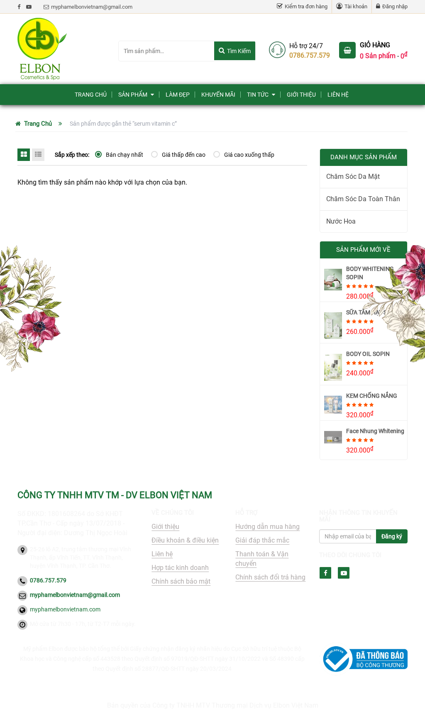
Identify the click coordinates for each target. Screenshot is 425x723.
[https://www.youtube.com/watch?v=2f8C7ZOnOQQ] (29, 7)
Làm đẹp (178, 94)
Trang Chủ (91, 94)
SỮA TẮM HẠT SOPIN (373, 312)
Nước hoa (341, 221)
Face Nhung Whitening (375, 431)
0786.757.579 (309, 55)
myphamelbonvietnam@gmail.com (91, 7)
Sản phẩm (132, 94)
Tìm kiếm (239, 51)
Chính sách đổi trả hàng (270, 577)
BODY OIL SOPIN (368, 354)
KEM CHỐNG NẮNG (371, 395)
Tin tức (258, 94)
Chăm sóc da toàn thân (363, 199)
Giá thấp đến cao (183, 154)
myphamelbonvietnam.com (65, 609)
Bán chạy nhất (124, 154)
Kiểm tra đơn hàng (306, 6)
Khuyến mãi (218, 94)
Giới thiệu (301, 94)
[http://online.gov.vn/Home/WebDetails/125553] (364, 659)
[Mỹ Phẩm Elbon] (61, 49)
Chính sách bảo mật (180, 581)
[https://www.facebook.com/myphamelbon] (18, 7)
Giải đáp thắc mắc (262, 540)
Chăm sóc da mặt (353, 176)
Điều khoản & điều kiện (185, 540)
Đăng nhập (395, 6)
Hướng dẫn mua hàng (267, 527)
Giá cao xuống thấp (249, 154)
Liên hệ (338, 94)
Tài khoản (355, 6)
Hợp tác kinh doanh (180, 568)
